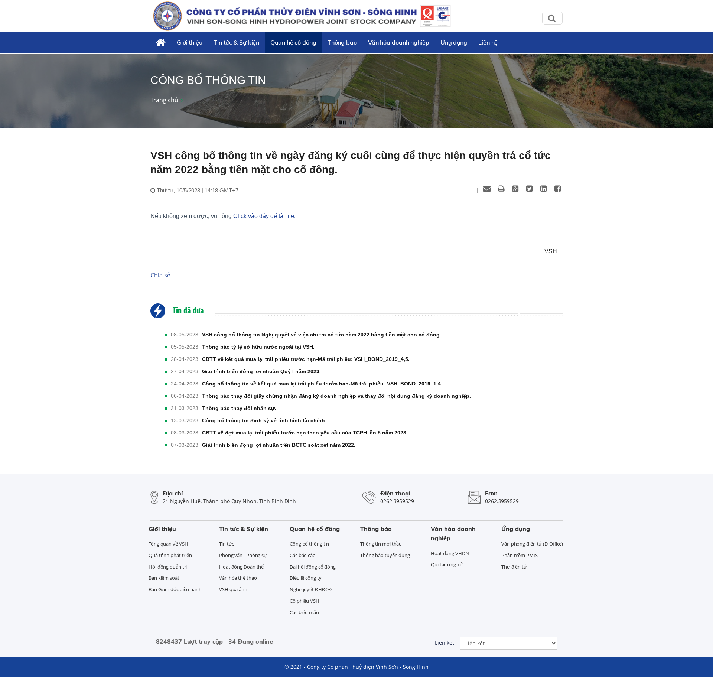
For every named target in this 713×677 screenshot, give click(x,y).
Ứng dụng (453, 42)
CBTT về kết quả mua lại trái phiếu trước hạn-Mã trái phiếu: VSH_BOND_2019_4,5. (306, 359)
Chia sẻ (160, 275)
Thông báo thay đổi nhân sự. (239, 408)
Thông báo (342, 42)
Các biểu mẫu (304, 612)
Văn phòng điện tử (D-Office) (532, 543)
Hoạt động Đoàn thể (241, 566)
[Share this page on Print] (501, 188)
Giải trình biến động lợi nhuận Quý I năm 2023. (261, 371)
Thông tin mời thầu (381, 543)
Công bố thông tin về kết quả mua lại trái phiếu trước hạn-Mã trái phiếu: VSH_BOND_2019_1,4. (322, 384)
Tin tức (226, 543)
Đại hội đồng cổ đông (313, 566)
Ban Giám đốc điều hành (175, 589)
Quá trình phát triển (170, 555)
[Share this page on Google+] (515, 188)
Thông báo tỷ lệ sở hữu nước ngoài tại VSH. (258, 347)
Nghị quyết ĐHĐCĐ (310, 589)
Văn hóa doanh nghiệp (398, 42)
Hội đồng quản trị (168, 566)
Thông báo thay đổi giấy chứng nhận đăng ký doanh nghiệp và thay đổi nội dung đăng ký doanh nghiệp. (336, 396)
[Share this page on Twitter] (529, 188)
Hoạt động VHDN (450, 553)
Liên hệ (488, 42)
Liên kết (444, 642)
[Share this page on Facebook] (557, 188)
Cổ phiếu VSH (304, 601)
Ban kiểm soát (164, 578)
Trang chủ (164, 100)
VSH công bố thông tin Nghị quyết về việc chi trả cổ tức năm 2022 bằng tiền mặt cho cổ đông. (321, 335)
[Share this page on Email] (487, 188)
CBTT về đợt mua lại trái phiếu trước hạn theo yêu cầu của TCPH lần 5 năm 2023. (305, 433)
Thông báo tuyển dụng (385, 555)
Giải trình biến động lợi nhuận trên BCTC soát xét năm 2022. (278, 445)
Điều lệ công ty (306, 578)
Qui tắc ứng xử (447, 564)
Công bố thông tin (309, 543)
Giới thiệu (189, 42)
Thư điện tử (514, 566)
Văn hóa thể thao (238, 578)
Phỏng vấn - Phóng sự (243, 555)
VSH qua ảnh (233, 589)
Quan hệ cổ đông (293, 42)
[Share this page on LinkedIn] (543, 188)
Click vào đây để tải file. (264, 216)
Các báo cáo (303, 555)
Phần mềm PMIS (519, 555)
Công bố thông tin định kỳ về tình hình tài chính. (264, 420)
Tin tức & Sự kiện (236, 42)
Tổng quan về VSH (168, 543)
